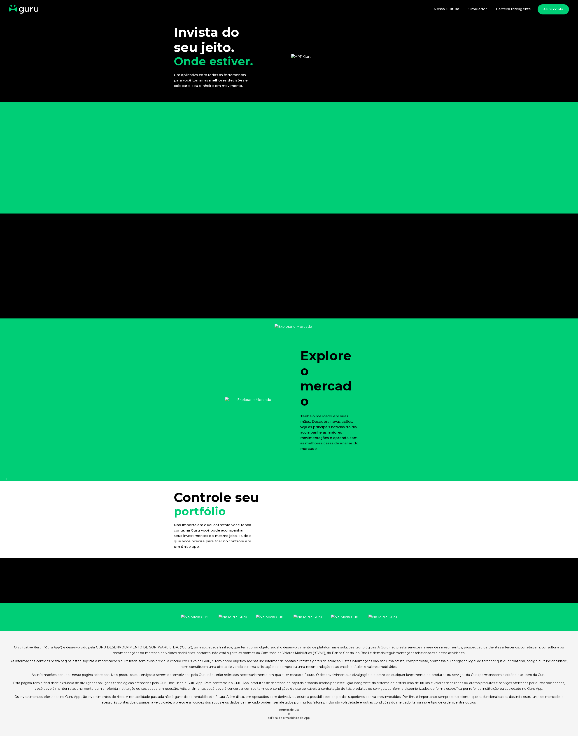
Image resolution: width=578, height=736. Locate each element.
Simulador (477, 9)
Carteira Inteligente (513, 9)
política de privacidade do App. (289, 718)
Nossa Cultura (446, 9)
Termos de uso (289, 709)
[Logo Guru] (23, 9)
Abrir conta (553, 9)
